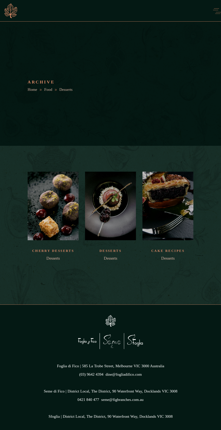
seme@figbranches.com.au (122, 399)
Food (48, 89)
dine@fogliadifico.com (124, 374)
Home (32, 89)
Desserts (53, 258)
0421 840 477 (88, 399)
